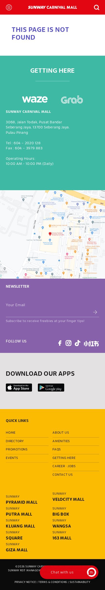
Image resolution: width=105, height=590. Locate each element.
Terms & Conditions (52, 582)
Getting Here (64, 458)
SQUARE (14, 538)
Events (12, 458)
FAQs (56, 449)
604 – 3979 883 (29, 148)
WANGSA (61, 526)
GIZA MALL (17, 550)
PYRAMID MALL (22, 502)
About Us (60, 432)
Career (58, 466)
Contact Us (62, 475)
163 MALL (61, 538)
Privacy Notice (25, 582)
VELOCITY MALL (68, 499)
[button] (94, 7)
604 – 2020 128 (27, 143)
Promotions (17, 449)
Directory (15, 441)
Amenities (61, 441)
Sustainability (80, 582)
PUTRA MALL (19, 514)
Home (11, 432)
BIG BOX (60, 514)
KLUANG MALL (20, 526)
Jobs (71, 466)
